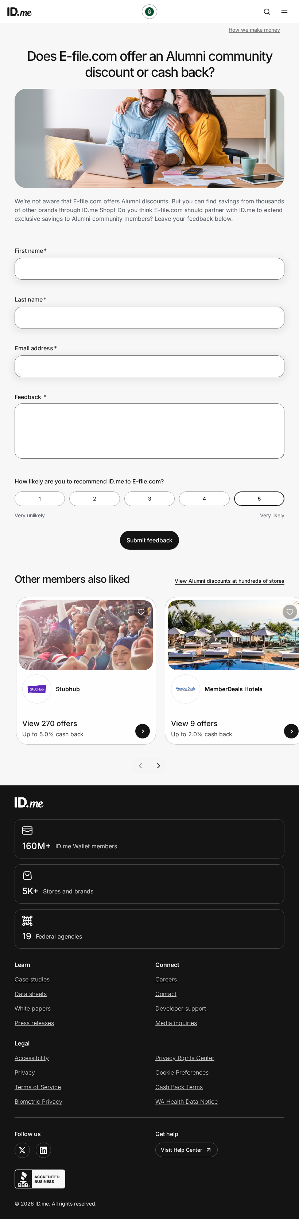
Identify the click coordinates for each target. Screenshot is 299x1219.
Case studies (32, 979)
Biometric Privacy (38, 1101)
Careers (166, 979)
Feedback (30, 397)
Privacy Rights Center (184, 1057)
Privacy (25, 1072)
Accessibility (32, 1057)
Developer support (180, 1008)
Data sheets (31, 993)
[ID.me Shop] (24, 11)
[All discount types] (149, 11)
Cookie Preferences (182, 1072)
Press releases (34, 1023)
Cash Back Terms (179, 1087)
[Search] (267, 11)
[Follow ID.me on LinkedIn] (43, 1150)
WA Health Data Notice (186, 1101)
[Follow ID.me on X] (22, 1150)
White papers (33, 1008)
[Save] (141, 612)
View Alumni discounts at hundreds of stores (229, 581)
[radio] (40, 498)
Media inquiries (176, 1023)
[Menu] (284, 11)
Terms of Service (38, 1087)
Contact (165, 993)
